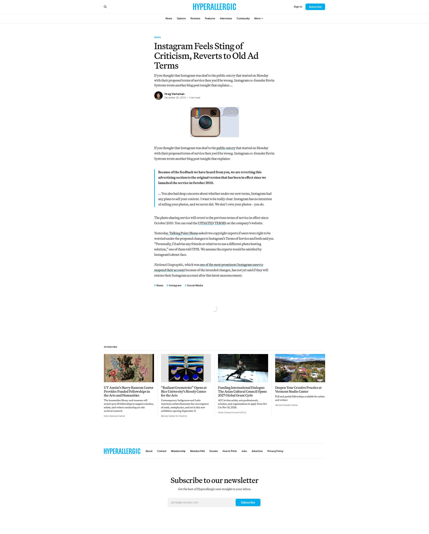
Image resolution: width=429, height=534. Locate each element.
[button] (257, 18)
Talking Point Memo (183, 233)
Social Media (195, 285)
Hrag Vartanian (175, 94)
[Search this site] (105, 6)
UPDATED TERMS (212, 223)
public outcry (226, 148)
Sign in (298, 6)
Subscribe (315, 6)
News (157, 37)
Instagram (175, 285)
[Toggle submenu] (262, 18)
